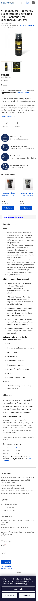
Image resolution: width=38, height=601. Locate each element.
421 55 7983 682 (9, 507)
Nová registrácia (6, 566)
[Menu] (33, 3)
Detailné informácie (7, 117)
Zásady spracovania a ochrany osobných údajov (16, 480)
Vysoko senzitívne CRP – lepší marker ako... (14, 527)
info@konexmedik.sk (10, 504)
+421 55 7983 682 (23, 93)
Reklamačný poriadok (8, 483)
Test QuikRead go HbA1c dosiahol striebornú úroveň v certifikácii (18, 521)
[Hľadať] (22, 3)
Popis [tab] (5, 217)
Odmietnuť (9, 596)
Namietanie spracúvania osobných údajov (14, 488)
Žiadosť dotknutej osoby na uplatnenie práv (15, 494)
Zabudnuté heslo (6, 569)
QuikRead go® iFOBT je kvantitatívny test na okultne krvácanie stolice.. (17, 533)
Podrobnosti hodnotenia (26, 25)
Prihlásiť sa (6, 562)
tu (26, 583)
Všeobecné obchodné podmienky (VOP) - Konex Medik (18, 477)
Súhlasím (27, 596)
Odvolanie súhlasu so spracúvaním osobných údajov (17, 491)
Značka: (8, 27)
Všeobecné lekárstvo (23, 448)
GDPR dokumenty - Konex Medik (11, 485)
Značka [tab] (20, 217)
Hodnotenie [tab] (12, 217)
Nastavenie (18, 589)
